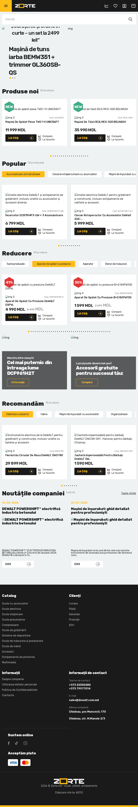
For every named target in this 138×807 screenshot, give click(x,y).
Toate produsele (15, 263)
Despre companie (13, 679)
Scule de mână (11, 646)
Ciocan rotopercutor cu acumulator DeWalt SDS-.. (102, 217)
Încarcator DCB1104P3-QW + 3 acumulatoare (34, 215)
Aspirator (88, 263)
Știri (71, 625)
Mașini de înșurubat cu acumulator (79, 414)
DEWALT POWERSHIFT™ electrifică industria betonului (31, 511)
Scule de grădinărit (14, 630)
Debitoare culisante (17, 414)
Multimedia (9, 662)
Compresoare (10, 625)
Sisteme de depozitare (16, 635)
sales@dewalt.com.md (84, 700)
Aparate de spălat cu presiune (54, 263)
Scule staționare (12, 614)
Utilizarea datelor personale (19, 684)
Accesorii (8, 651)
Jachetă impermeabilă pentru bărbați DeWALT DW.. (98, 457)
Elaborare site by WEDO (69, 792)
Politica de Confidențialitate (19, 689)
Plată (72, 608)
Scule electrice (11, 608)
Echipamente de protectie (18, 657)
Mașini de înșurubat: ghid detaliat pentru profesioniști (100, 511)
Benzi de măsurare (116, 263)
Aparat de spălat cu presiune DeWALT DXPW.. (30, 303)
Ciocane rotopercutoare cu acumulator (74, 174)
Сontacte (8, 695)
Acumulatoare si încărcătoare (23, 174)
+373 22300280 (80, 684)
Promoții (74, 619)
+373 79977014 (80, 688)
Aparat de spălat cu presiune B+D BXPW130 (102, 297)
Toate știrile (128, 493)
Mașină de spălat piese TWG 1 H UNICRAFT (32, 121)
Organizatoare (119, 414)
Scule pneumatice (13, 619)
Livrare (73, 603)
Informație (18, 382)
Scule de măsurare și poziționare (22, 640)
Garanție (74, 614)
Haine (44, 414)
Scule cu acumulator (15, 603)
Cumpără (86, 382)
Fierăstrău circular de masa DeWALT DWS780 (34, 455)
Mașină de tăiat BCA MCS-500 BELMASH (100, 121)
